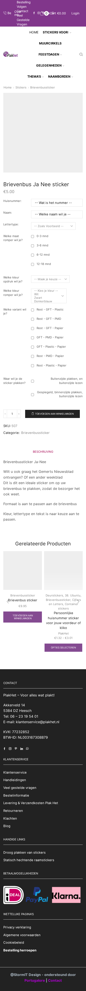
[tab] (43, 452)
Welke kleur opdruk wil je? (12, 279)
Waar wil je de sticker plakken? (14, 381)
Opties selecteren (63, 647)
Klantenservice (15, 772)
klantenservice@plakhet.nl (37, 722)
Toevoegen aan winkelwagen (54, 413)
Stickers (20, 87)
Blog (6, 826)
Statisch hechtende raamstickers (28, 860)
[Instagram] (38, 13)
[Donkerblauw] (46, 301)
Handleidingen (14, 780)
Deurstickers (54, 595)
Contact (22, 11)
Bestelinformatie (16, 795)
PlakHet (63, 633)
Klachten (10, 818)
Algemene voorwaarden (22, 935)
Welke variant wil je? (14, 311)
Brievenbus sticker (22, 600)
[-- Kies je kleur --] (46, 290)
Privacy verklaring (17, 927)
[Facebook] (34, 13)
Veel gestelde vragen (23, 19)
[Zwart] (46, 297)
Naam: (7, 212)
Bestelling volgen (24, 4)
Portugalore (35, 980)
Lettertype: (11, 224)
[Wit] (46, 294)
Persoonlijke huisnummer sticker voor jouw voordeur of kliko (63, 620)
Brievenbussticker (42, 87)
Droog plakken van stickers (24, 853)
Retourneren (13, 811)
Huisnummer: (12, 201)
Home (33, 32)
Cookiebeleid (13, 943)
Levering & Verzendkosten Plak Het (30, 803)
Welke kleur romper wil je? (13, 293)
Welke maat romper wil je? (13, 238)
